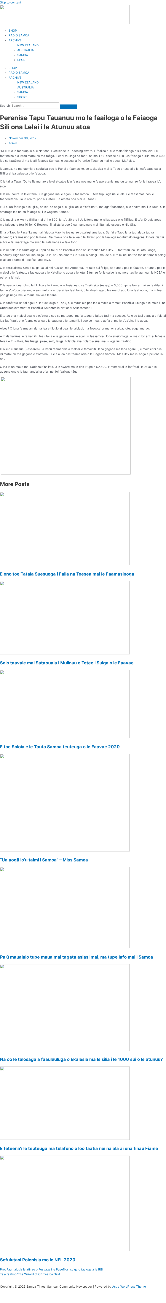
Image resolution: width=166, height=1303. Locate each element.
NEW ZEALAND (28, 45)
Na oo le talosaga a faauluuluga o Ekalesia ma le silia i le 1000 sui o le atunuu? (81, 1059)
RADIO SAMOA (19, 35)
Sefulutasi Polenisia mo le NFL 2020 (37, 1259)
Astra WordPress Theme (129, 1286)
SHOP (13, 30)
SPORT (22, 60)
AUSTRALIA (25, 50)
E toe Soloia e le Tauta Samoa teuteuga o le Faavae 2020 (60, 746)
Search (5, 105)
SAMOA (22, 55)
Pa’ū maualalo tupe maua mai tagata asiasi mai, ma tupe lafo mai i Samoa (76, 957)
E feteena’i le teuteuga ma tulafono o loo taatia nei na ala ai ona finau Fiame (79, 1148)
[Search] (68, 106)
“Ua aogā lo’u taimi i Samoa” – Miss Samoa (44, 860)
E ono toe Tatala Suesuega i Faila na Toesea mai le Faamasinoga (67, 574)
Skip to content (10, 2)
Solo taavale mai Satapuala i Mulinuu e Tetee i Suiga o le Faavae (67, 662)
